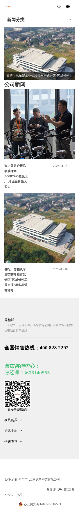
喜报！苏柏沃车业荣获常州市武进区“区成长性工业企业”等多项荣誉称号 (15, 280)
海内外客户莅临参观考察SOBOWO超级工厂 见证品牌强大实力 (16, 176)
